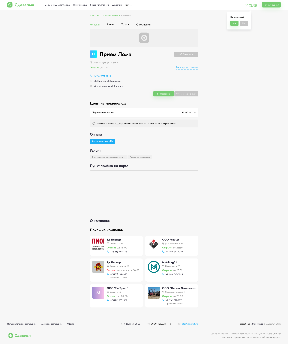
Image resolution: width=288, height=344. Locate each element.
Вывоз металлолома (99, 5)
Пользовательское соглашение (21, 324)
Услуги (125, 25)
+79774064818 (102, 75)
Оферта (70, 324)
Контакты (95, 25)
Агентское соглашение (51, 324)
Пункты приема (80, 5)
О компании (143, 25)
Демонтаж (117, 5)
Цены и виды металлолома (57, 5)
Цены (110, 25)
